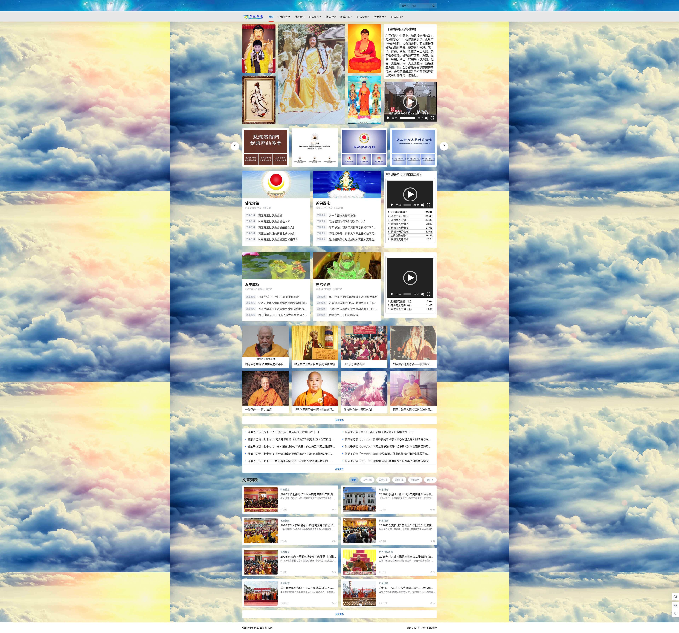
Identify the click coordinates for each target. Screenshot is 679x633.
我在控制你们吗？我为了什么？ (347, 221)
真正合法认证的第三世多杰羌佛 (276, 233)
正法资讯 (396, 16)
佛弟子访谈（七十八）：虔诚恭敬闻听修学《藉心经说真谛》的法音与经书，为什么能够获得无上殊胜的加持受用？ (386, 439)
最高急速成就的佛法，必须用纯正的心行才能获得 (353, 303)
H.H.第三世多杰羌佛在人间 (274, 221)
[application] (410, 102)
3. (398, 219)
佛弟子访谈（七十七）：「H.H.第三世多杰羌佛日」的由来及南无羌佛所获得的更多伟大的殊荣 (290, 446)
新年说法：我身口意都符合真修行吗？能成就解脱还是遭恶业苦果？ (353, 227)
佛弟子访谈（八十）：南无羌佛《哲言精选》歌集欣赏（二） (380, 432)
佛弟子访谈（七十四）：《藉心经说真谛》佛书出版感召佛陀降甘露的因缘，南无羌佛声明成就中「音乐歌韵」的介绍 (386, 454)
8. (398, 239)
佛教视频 (285, 489)
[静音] (426, 118)
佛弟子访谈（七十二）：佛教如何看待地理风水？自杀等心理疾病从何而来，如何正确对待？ (386, 461)
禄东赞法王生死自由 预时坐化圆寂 (278, 297)
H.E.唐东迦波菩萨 (354, 364)
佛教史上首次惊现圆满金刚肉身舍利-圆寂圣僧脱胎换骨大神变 (282, 303)
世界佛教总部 (386, 552)
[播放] (388, 118)
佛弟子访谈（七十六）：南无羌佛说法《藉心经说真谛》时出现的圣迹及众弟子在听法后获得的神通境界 (388, 446)
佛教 (428, 39)
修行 (422, 35)
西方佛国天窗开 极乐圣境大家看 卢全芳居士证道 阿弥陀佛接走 (282, 315)
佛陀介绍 (252, 203)
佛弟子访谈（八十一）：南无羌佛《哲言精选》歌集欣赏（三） (284, 432)
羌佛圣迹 (323, 284)
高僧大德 (345, 16)
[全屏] (432, 118)
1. (398, 212)
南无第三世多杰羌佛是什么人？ (276, 227)
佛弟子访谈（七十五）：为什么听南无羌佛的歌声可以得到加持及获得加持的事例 (291, 454)
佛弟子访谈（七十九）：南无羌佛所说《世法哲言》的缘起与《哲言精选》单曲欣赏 (291, 439)
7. (398, 235)
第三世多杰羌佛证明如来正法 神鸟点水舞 (353, 297)
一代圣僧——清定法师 (258, 409)
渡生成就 (252, 284)
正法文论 (362, 16)
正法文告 (314, 16)
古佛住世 (283, 16)
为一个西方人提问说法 (342, 215)
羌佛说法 (323, 203)
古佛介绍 (250, 215)
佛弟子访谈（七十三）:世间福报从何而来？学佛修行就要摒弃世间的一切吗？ (290, 461)
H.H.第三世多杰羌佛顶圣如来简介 (278, 239)
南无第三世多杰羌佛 (270, 215)
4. (398, 223)
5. (398, 227)
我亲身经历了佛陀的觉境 (343, 315)
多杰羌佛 (425, 67)
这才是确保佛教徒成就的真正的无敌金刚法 (353, 239)
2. (398, 215)
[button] (410, 102)
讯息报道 (383, 489)
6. (398, 231)
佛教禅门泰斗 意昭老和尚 (359, 409)
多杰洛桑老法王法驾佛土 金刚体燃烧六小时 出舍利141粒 (282, 309)
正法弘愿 (267, 627)
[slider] (407, 118)
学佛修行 (379, 16)
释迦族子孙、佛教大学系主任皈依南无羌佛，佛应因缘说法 (353, 233)
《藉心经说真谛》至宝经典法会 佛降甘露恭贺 (353, 309)
